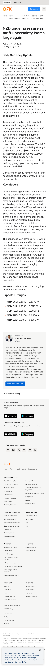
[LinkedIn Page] (13, 450)
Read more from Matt (15, 384)
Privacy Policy (8, 609)
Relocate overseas (10, 563)
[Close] (39, 650)
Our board (7, 617)
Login (5, 469)
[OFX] (7, 9)
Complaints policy (9, 596)
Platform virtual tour (10, 516)
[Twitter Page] (19, 450)
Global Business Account (11, 481)
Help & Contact (21, 469)
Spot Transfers (8, 494)
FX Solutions (8, 491)
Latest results (30, 589)
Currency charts (9, 533)
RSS (27, 526)
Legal (5, 593)
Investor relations (31, 596)
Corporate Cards (9, 488)
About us (6, 586)
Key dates (29, 593)
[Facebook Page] (8, 450)
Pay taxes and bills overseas (13, 566)
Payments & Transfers (11, 484)
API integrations (31, 547)
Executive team (9, 620)
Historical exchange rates (12, 526)
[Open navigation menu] (44, 9)
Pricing (27, 500)
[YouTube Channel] (30, 450)
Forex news (29, 519)
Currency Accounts (10, 505)
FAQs (11, 469)
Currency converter (10, 519)
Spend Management (31, 484)
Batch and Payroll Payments (34, 493)
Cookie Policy (23, 662)
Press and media (31, 550)
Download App (30, 503)
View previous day (12, 393)
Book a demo (32, 469)
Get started (34, 9)
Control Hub (29, 481)
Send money (8, 550)
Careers (6, 624)
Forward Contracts (10, 498)
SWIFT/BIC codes (9, 536)
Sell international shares (11, 575)
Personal (17, 2)
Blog (27, 522)
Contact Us (7, 589)
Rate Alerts (7, 529)
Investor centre (30, 586)
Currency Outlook (31, 516)
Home (5, 16)
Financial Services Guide (12, 605)
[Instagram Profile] (35, 450)
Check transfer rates (10, 547)
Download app (8, 554)
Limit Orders (8, 501)
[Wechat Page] (24, 450)
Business (7, 2)
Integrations (29, 497)
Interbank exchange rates (12, 522)
